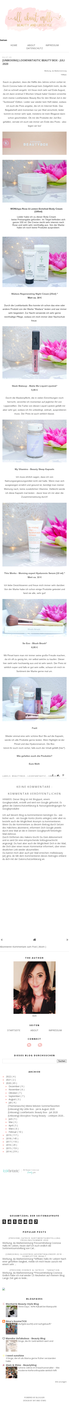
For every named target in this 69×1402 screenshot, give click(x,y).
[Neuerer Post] (1, 940)
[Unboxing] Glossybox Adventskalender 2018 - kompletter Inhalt (35, 1255)
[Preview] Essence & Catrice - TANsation (35, 1270)
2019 (9, 1135)
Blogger (40, 1397)
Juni (11, 1118)
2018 (9, 1138)
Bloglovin (29, 1045)
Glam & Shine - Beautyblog (21, 1365)
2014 (9, 1151)
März (12, 1128)
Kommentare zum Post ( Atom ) (29, 946)
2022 (9, 1076)
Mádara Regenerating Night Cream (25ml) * (34, 294)
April (11, 1125)
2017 (9, 1141)
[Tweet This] (58, 775)
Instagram (40, 1045)
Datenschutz (34, 48)
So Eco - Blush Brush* (34, 643)
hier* (62, 748)
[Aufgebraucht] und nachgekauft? (34, 1323)
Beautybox (19, 776)
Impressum (52, 45)
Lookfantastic (37, 776)
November (14, 1089)
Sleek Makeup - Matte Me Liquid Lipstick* (34, 386)
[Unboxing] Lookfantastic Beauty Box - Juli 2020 (33, 1112)
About (31, 45)
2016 (9, 1144)
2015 (9, 1148)
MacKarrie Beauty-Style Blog (22, 1303)
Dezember (14, 1086)
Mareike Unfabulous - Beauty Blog (25, 1338)
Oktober (13, 1092)
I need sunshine (15, 1355)
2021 (9, 1079)
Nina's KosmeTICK (16, 1321)
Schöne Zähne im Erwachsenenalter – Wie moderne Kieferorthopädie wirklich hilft (39, 1369)
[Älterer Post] (67, 940)
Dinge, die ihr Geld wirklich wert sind (35, 1341)
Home (13, 45)
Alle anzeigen (61, 1382)
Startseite (13, 1030)
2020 (9, 1083)
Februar (13, 1131)
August (13, 1099)
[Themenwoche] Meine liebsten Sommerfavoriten (34, 1105)
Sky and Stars (39, 1400)
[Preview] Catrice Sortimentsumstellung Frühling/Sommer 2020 (34, 1239)
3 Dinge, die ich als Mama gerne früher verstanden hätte (31, 1359)
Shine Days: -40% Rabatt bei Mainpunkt (37, 1306)
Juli (10, 1102)
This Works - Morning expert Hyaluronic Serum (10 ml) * (34, 573)
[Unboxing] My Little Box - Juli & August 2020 (31, 1109)
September (15, 1096)
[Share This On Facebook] (53, 775)
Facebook (34, 1045)
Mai (11, 1122)
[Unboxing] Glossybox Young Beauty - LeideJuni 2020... (36, 1115)
